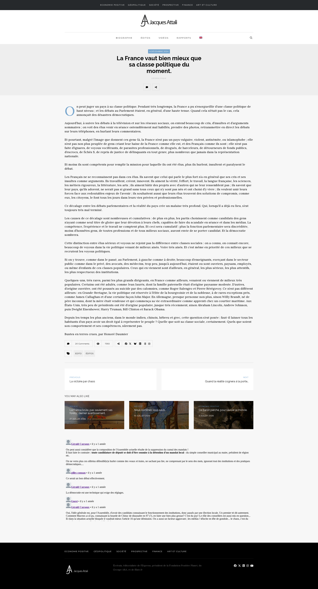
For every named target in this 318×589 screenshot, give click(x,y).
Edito (78, 353)
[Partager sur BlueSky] (178, 87)
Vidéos (163, 38)
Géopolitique (137, 5)
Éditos (145, 38)
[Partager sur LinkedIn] (185, 87)
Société (154, 5)
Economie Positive (112, 5)
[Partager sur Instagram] (200, 87)
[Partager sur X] (171, 87)
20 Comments (82, 343)
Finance (187, 5)
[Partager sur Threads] (193, 87)
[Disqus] (159, 479)
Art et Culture (206, 5)
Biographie (124, 38)
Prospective (170, 5)
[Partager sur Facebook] (163, 87)
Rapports (184, 38)
